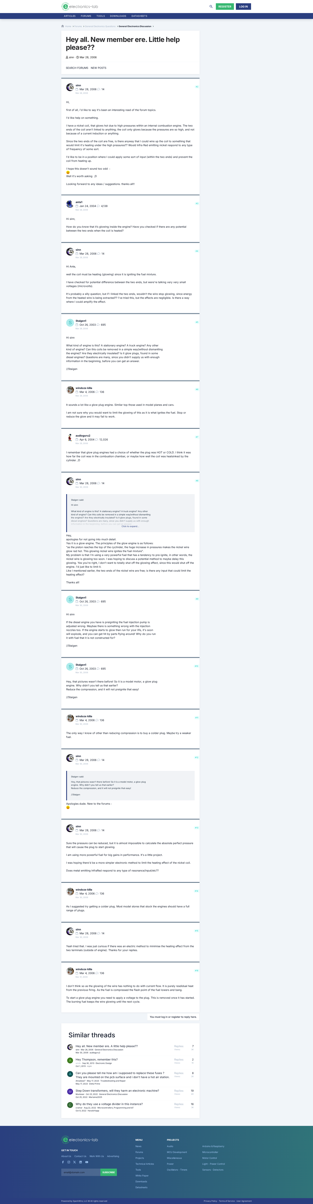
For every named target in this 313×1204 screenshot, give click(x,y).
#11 (196, 717)
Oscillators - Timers (177, 1169)
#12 (196, 757)
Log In (243, 6)
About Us (66, 1156)
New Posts (98, 67)
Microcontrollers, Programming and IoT (115, 1107)
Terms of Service (227, 1201)
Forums (86, 16)
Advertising (113, 1156)
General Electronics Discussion (109, 1049)
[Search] (211, 6)
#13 (196, 827)
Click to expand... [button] (130, 526)
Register (224, 6)
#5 (197, 322)
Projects (139, 1158)
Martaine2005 (95, 1097)
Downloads (141, 1181)
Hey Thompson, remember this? (97, 1059)
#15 (196, 931)
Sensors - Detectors (212, 1169)
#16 (196, 970)
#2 (197, 86)
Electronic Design (104, 1063)
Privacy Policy (210, 1201)
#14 (196, 891)
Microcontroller (210, 1152)
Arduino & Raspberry (213, 1146)
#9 (197, 599)
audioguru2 (83, 435)
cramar (79, 1107)
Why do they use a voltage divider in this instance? (109, 1104)
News (138, 1146)
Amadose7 (80, 1081)
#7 (197, 437)
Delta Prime (94, 1084)
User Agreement (244, 1201)
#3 (197, 203)
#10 (196, 666)
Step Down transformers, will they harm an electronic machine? (117, 1090)
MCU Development (177, 1152)
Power (170, 1163)
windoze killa (84, 388)
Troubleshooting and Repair (113, 1081)
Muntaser (80, 1094)
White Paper (142, 1175)
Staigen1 (81, 320)
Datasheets (139, 16)
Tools (101, 16)
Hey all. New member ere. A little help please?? (107, 1046)
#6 (197, 389)
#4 (197, 251)
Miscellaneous (174, 1158)
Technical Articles (144, 1163)
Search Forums (77, 67)
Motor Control (209, 1158)
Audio (170, 1146)
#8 (197, 480)
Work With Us (96, 1156)
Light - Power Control (213, 1163)
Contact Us (80, 1156)
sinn (71, 57)
